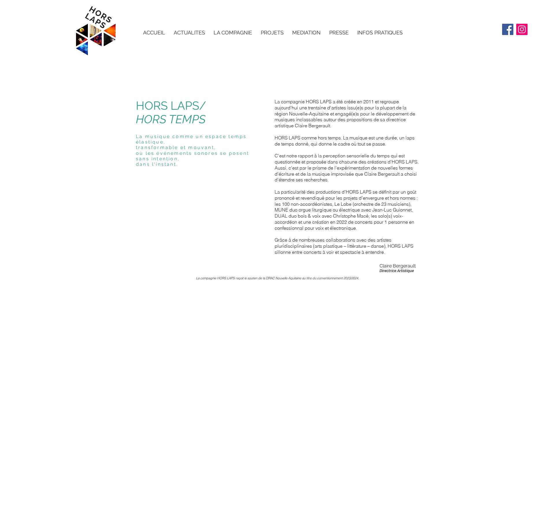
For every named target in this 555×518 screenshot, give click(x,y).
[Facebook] (507, 29)
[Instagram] (522, 29)
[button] (232, 32)
